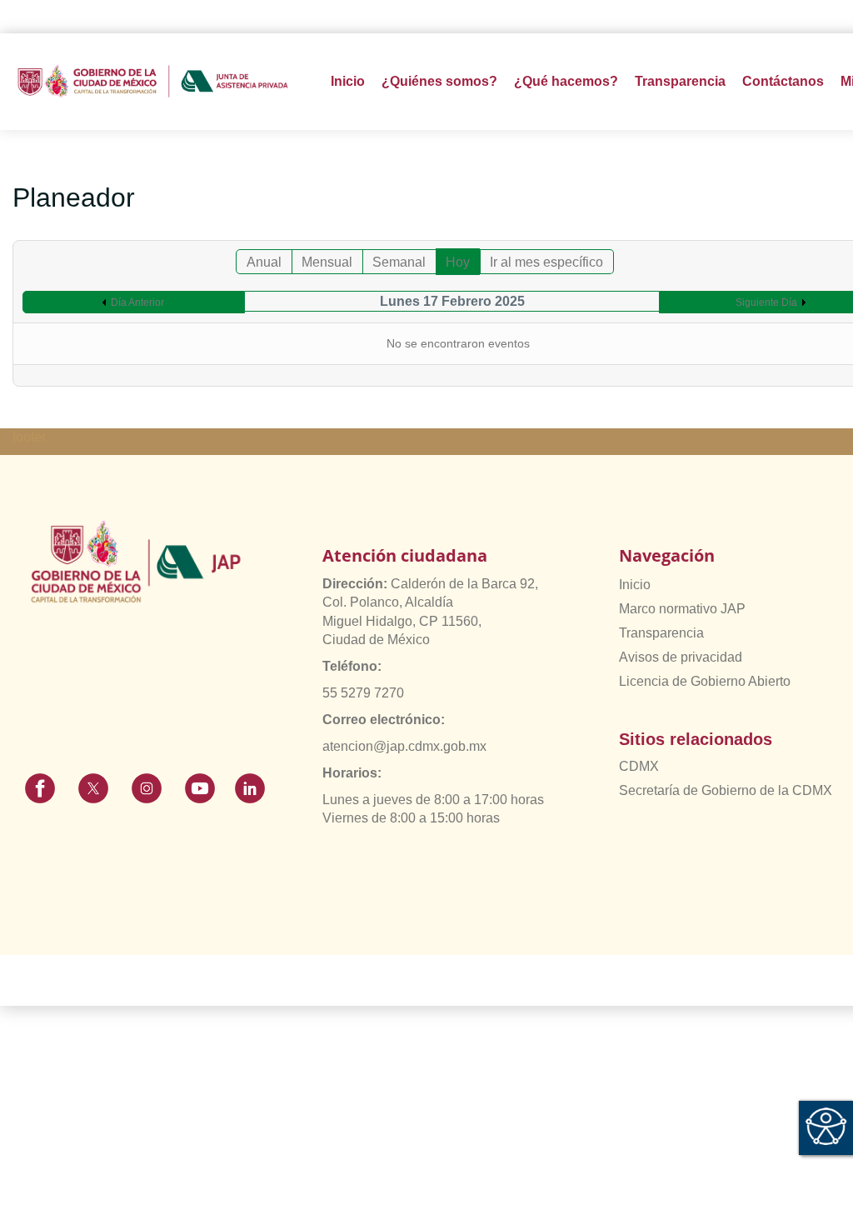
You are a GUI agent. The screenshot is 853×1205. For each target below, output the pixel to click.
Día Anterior (137, 302)
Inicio (348, 81)
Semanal (399, 262)
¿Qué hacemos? (566, 81)
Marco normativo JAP (682, 609)
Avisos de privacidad (680, 657)
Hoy (458, 262)
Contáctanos (783, 81)
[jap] (152, 81)
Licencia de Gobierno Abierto (705, 681)
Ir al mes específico (546, 262)
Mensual (327, 262)
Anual (264, 262)
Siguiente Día (766, 302)
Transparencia (661, 633)
